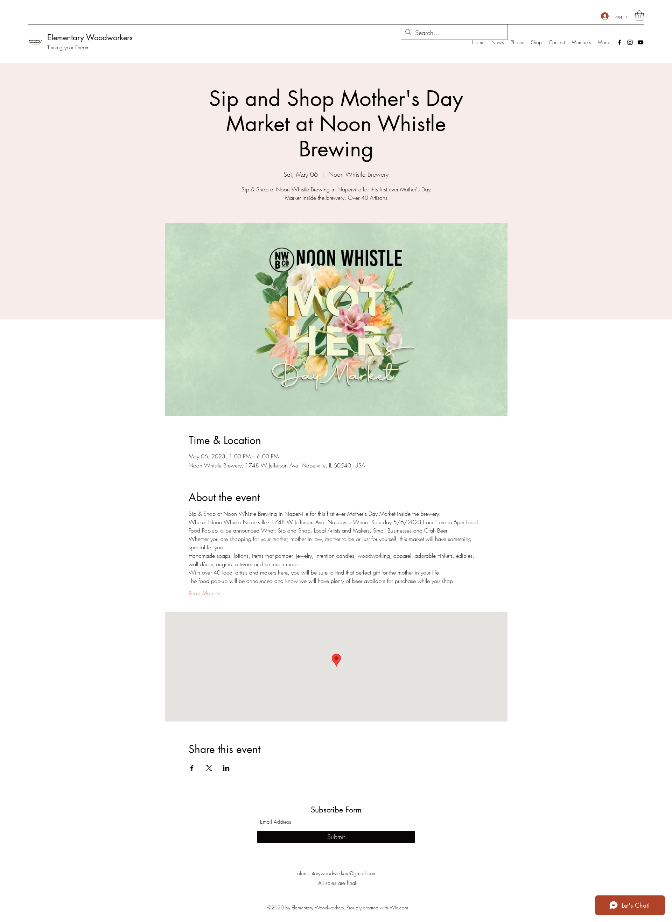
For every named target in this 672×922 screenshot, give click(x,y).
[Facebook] (619, 42)
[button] (639, 15)
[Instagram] (630, 42)
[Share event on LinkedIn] (226, 768)
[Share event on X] (209, 768)
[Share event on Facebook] (192, 768)
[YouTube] (640, 42)
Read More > (204, 593)
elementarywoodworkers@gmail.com (337, 873)
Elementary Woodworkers (90, 37)
